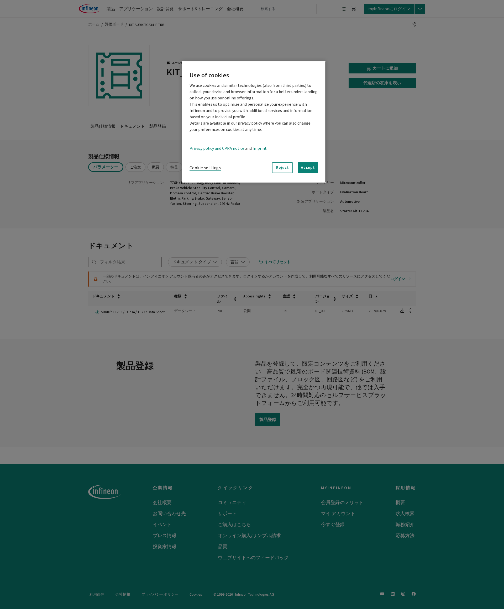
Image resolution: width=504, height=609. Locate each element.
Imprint (260, 148)
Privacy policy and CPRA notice (217, 148)
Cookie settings (205, 168)
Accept (308, 167)
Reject (282, 167)
